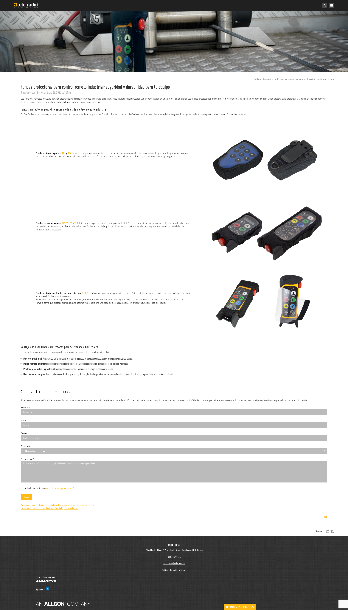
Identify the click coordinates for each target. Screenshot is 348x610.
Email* (24, 420)
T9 (71, 223)
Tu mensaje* (27, 459)
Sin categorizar (28, 92)
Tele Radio (257, 78)
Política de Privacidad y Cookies (174, 570)
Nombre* (25, 407)
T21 (64, 153)
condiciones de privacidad (58, 488)
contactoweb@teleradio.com (174, 563)
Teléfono (25, 433)
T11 (76, 223)
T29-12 (65, 223)
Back (325, 516)
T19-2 (85, 293)
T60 (70, 153)
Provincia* (26, 446)
